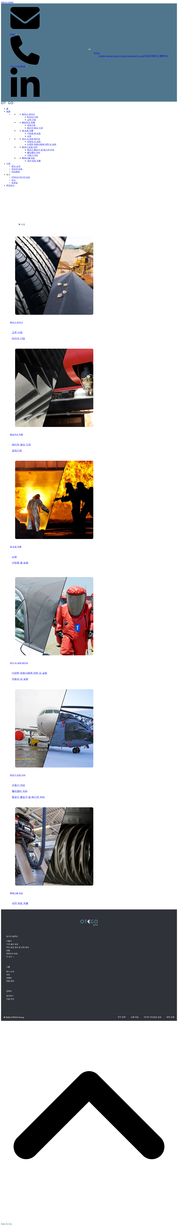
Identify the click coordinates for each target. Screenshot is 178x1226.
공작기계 (31, 125)
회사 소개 (15, 166)
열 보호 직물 (27, 131)
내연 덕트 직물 (34, 161)
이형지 (9, 941)
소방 (29, 136)
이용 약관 (135, 1017)
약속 (8, 974)
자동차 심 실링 (34, 141)
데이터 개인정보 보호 (152, 1017)
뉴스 (13, 180)
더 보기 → (10, 956)
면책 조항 (170, 1017)
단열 (8, 950)
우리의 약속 (16, 169)
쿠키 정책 (121, 1017)
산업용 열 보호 (34, 133)
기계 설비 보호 (12, 944)
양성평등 (15, 172)
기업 (8, 163)
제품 (8, 111)
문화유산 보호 (12, 953)
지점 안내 (10, 999)
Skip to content (7, 2)
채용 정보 (10, 981)
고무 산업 (31, 120)
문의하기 (10, 185)
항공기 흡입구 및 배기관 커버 (40, 150)
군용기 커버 (32, 155)
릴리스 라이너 (28, 114)
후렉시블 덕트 (28, 158)
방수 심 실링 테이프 (31, 139)
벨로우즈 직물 (28, 122)
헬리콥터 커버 (33, 152)
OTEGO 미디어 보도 (20, 177)
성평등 (9, 977)
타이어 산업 (32, 117)
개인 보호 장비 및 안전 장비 (17, 947)
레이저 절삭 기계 (35, 128)
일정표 (14, 183)
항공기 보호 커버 (30, 147)
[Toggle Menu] (89, 49)
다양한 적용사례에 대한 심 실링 (41, 144)
